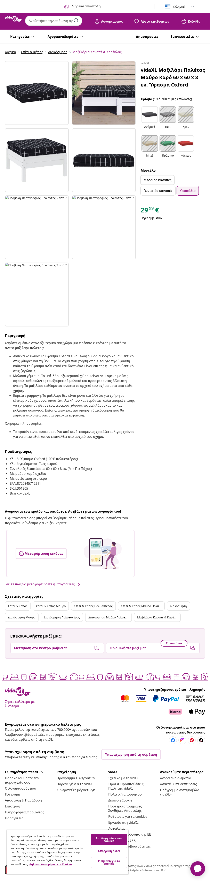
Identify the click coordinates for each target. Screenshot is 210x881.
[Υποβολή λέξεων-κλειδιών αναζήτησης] (76, 20)
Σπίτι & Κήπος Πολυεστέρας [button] (93, 606)
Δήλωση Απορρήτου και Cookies (50, 864)
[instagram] (182, 740)
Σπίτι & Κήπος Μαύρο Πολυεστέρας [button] (142, 606)
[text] (150, 211)
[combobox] (53, 21)
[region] (67, 852)
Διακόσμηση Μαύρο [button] (21, 617)
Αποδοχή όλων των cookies (109, 839)
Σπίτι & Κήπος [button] (17, 606)
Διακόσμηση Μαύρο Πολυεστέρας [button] (109, 617)
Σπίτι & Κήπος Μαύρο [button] (51, 606)
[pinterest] (192, 740)
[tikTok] (201, 740)
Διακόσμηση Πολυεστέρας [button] (62, 617)
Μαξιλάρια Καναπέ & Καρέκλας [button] (158, 617)
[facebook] (173, 740)
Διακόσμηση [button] (178, 606)
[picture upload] (102, 553)
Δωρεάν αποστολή (86, 6)
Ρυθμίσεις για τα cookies (127, 816)
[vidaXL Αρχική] (13, 19)
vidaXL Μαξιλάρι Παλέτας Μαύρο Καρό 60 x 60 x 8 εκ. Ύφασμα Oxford (173, 77)
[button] (150, 120)
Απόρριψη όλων (109, 851)
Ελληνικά (179, 7)
